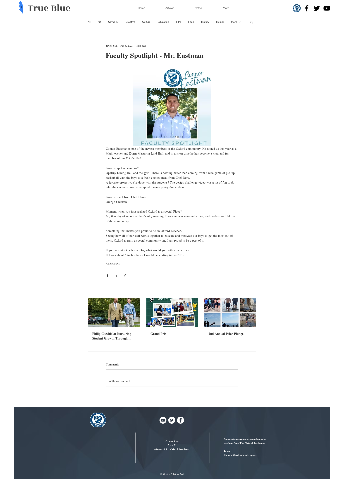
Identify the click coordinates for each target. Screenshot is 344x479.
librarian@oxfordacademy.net (240, 455)
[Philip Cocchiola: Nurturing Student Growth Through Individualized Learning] (114, 312)
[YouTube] (327, 8)
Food (191, 21)
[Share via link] (125, 275)
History (205, 21)
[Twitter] (317, 8)
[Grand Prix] (172, 312)
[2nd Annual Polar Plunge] (230, 312)
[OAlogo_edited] (297, 8)
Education (163, 21)
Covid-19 (113, 21)
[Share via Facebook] (107, 275)
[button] (251, 22)
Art (99, 21)
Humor (220, 21)
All (89, 21)
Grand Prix (158, 333)
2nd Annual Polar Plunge (226, 333)
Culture (146, 21)
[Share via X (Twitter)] (116, 275)
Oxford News (113, 263)
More (234, 21)
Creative (130, 21)
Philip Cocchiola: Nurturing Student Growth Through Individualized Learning (111, 336)
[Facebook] (307, 8)
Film (178, 21)
